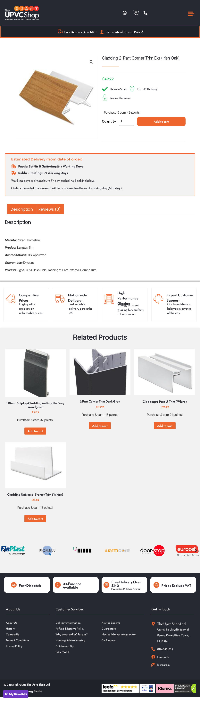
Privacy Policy (14, 646)
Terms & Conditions (17, 640)
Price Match (62, 652)
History (10, 629)
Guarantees (109, 629)
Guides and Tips (65, 646)
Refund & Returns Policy (69, 629)
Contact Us (12, 635)
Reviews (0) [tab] (49, 209)
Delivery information (68, 623)
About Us (11, 623)
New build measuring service (119, 635)
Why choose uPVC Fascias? (71, 635)
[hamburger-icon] (191, 14)
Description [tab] (21, 209)
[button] (91, 62)
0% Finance (108, 640)
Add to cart (161, 121)
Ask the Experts (111, 623)
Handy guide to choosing (70, 640)
